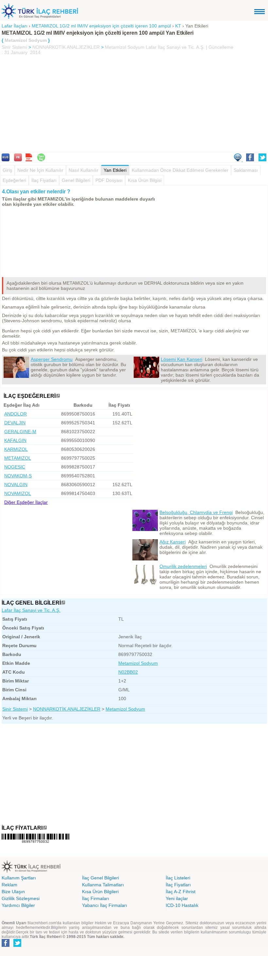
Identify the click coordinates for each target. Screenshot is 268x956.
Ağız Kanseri (172, 541)
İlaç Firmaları (95, 898)
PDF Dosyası (109, 180)
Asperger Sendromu (52, 359)
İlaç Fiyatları (44, 180)
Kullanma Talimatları (103, 884)
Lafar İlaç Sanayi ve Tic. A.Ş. (31, 610)
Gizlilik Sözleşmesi (21, 898)
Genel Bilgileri (76, 180)
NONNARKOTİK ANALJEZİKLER (66, 47)
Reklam (9, 884)
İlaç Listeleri (178, 877)
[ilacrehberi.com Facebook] (5, 945)
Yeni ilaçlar (177, 898)
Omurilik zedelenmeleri (183, 566)
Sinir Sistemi (14, 47)
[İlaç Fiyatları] (44, 828)
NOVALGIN (15, 484)
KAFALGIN (15, 440)
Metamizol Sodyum (124, 47)
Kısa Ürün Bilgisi (144, 180)
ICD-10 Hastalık (182, 905)
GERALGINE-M (20, 431)
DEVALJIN (14, 422)
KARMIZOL (16, 449)
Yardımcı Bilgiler (18, 905)
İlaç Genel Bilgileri (100, 877)
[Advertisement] (134, 104)
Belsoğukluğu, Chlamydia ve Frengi (196, 512)
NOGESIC (14, 466)
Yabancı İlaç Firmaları (104, 905)
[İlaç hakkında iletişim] (238, 159)
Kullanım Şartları (19, 877)
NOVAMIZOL (17, 493)
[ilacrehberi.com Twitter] (17, 945)
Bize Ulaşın (13, 891)
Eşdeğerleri (14, 180)
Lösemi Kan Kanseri (181, 359)
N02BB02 (128, 672)
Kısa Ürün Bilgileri (100, 891)
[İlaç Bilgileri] (63, 603)
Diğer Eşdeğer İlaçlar (26, 502)
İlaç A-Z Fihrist (180, 891)
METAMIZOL (17, 458)
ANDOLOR (15, 413)
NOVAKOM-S (18, 475)
